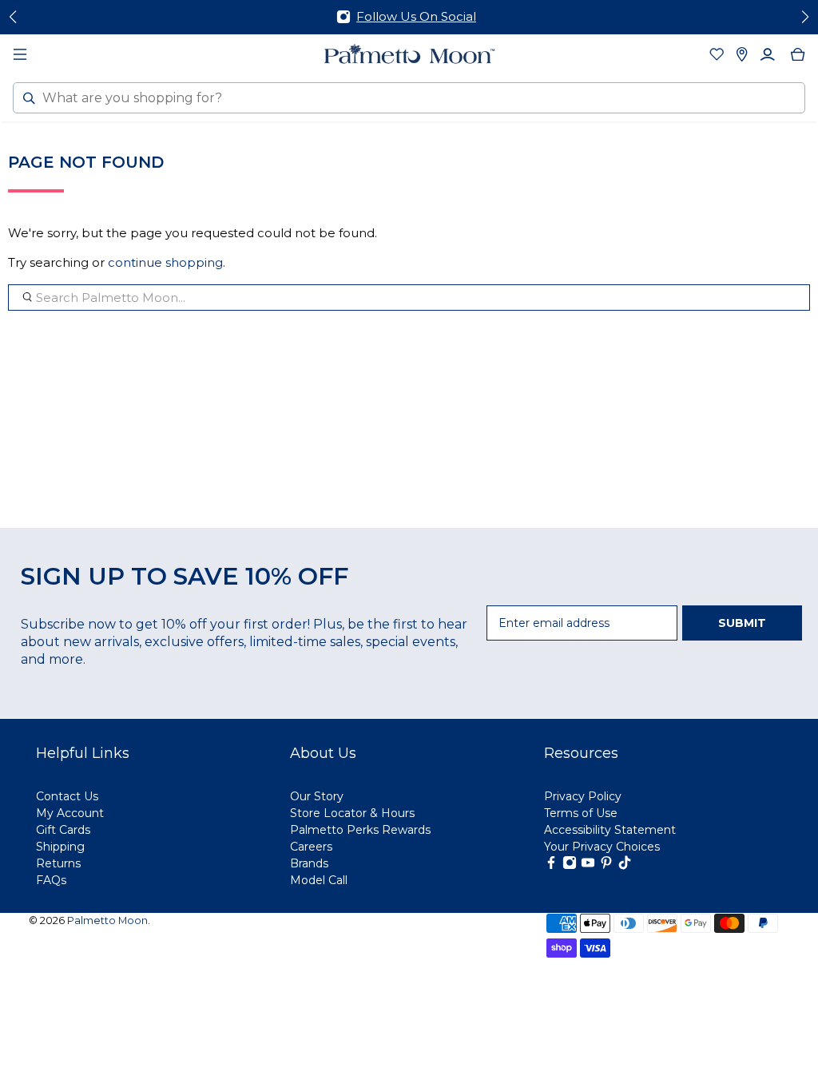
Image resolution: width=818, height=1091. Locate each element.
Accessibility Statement (610, 830)
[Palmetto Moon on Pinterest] (606, 866)
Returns (58, 863)
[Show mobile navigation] (20, 54)
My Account (70, 813)
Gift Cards (63, 830)
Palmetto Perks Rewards (360, 830)
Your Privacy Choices (602, 846)
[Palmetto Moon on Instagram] (569, 866)
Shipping (60, 846)
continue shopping (165, 262)
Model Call (318, 880)
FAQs (51, 880)
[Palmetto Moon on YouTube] (588, 866)
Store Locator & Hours (352, 813)
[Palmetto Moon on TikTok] (624, 866)
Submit (742, 623)
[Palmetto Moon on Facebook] (551, 866)
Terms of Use (580, 813)
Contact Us (67, 796)
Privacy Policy (582, 796)
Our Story (316, 796)
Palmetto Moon (107, 920)
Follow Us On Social (416, 16)
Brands (309, 863)
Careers (311, 846)
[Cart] (798, 54)
